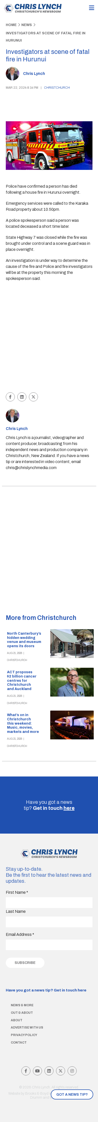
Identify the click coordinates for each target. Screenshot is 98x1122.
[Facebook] (25, 1070)
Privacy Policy (24, 1035)
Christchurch (57, 87)
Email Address (20, 934)
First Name (17, 892)
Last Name (16, 911)
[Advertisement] (49, 338)
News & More (22, 1005)
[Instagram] (72, 1070)
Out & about (22, 1013)
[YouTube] (37, 1070)
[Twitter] (60, 1070)
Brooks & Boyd (36, 1093)
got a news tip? (72, 1094)
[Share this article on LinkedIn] (21, 396)
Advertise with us (27, 1027)
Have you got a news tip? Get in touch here (46, 990)
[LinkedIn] (49, 1070)
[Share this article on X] (33, 396)
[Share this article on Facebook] (10, 396)
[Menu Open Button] (91, 8)
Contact (19, 1042)
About (16, 1020)
